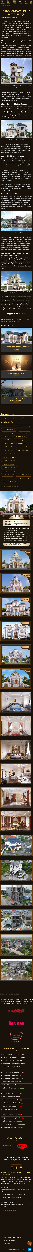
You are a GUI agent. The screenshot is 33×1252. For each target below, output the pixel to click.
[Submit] (29, 5)
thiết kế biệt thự (5, 321)
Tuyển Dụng (6, 1233)
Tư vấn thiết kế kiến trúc (18, 319)
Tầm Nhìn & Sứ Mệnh (9, 1231)
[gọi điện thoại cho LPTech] (30, 1243)
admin (17, 17)
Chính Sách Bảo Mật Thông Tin (12, 1228)
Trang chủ (3, 3)
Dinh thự (14, 3)
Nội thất (26, 3)
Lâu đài (20, 3)
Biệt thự (8, 3)
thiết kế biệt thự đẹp (14, 321)
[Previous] (2, 1136)
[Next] (30, 1136)
